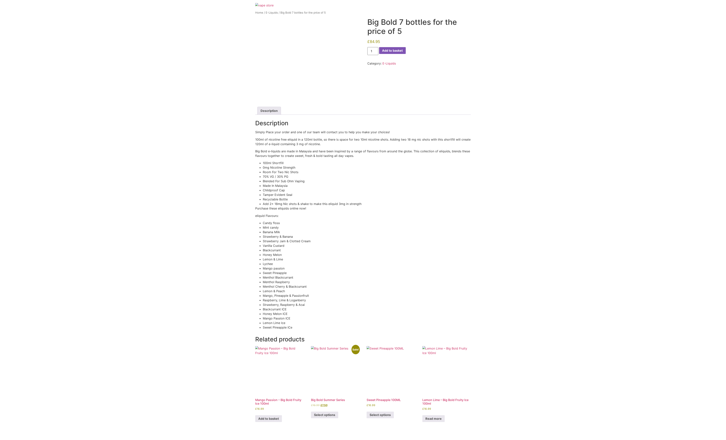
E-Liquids (272, 12)
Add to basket (392, 50)
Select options (324, 415)
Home (259, 12)
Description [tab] (269, 111)
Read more (433, 419)
